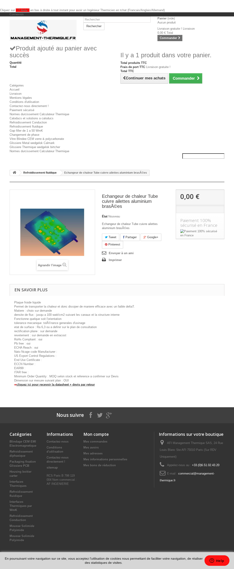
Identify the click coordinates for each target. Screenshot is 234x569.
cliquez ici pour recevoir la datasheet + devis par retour (55, 384)
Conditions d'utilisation (24, 102)
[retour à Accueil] (14, 173)
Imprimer (115, 260)
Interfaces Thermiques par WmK (21, 506)
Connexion (17, 14)
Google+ (152, 237)
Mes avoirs (91, 447)
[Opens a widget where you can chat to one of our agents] (216, 561)
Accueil (14, 89)
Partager (131, 237)
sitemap (52, 467)
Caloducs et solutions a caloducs (31, 118)
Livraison (15, 93)
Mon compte (96, 434)
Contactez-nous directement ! (29, 106)
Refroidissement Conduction (28, 122)
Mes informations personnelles (105, 459)
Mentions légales (21, 97)
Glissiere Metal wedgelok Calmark (32, 143)
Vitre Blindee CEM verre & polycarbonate (37, 139)
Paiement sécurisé (22, 110)
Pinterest (113, 244)
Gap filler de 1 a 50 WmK (26, 130)
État (104, 216)
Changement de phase (24, 134)
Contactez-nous (58, 441)
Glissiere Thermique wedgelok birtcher (35, 147)
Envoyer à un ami (121, 253)
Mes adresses (93, 453)
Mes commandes (95, 441)
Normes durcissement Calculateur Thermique (39, 114)
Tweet (112, 237)
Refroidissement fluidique (26, 126)
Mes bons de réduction (99, 465)
